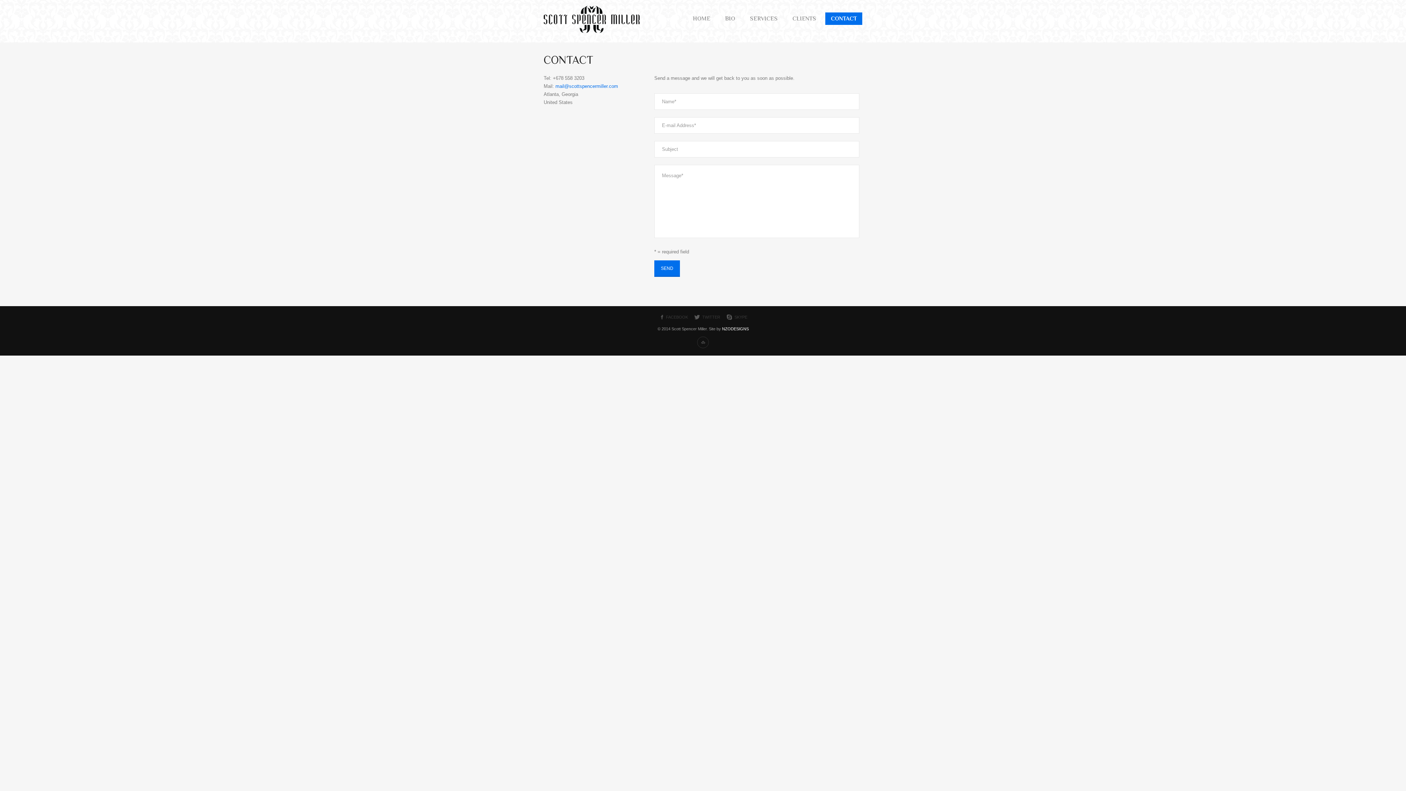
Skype (740, 317)
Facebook (677, 317)
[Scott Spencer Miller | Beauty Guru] (592, 31)
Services (764, 18)
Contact (844, 18)
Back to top (703, 342)
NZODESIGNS (735, 329)
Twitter (711, 317)
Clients (804, 18)
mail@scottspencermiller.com (586, 86)
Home (701, 18)
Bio (730, 18)
